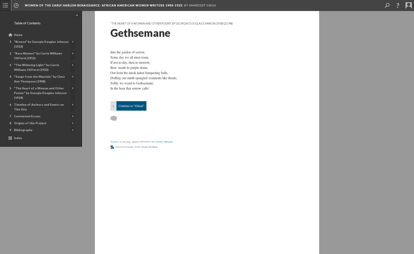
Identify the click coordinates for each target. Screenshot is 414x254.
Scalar (130, 146)
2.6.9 (137, 146)
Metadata (168, 141)
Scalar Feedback (149, 146)
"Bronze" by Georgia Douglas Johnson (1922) (41, 44)
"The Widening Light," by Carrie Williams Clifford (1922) (36, 67)
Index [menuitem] (18, 138)
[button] (397, 5)
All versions (157, 141)
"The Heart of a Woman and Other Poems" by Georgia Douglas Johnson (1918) (40, 93)
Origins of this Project (30, 123)
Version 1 (114, 141)
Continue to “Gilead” (131, 106)
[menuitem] (5, 5)
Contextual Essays (27, 116)
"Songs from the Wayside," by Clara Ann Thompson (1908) (39, 79)
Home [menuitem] (18, 35)
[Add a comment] (115, 118)
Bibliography (23, 130)
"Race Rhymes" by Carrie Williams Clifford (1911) (38, 56)
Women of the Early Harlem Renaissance (103, 5)
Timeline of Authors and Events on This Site (39, 107)
